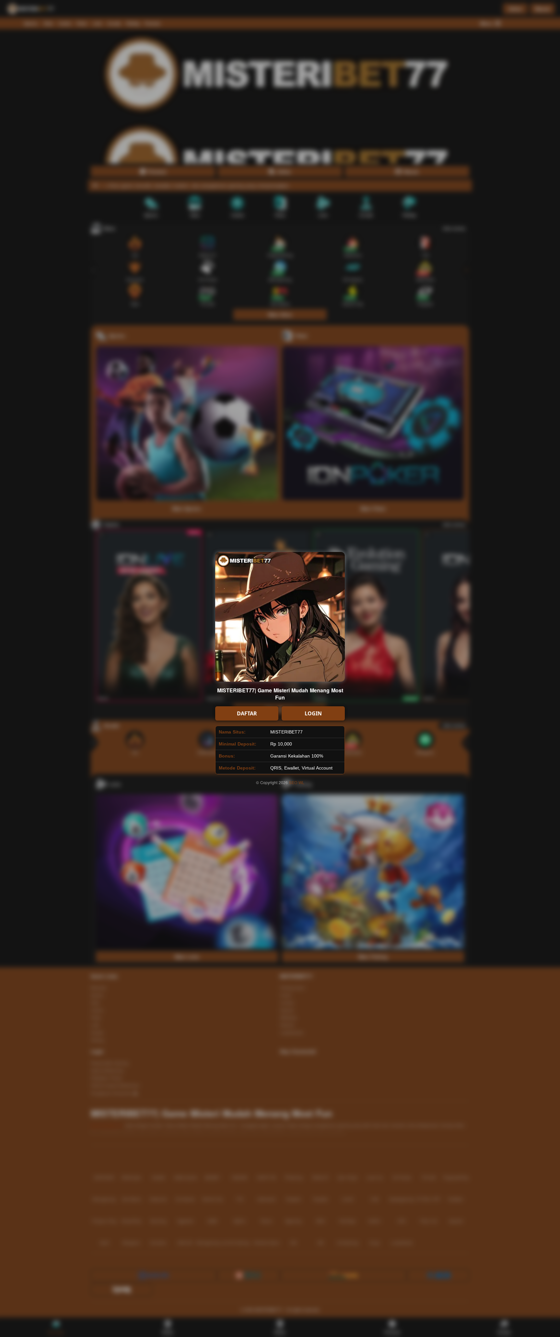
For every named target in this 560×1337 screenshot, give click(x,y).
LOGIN (313, 713)
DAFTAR (247, 713)
